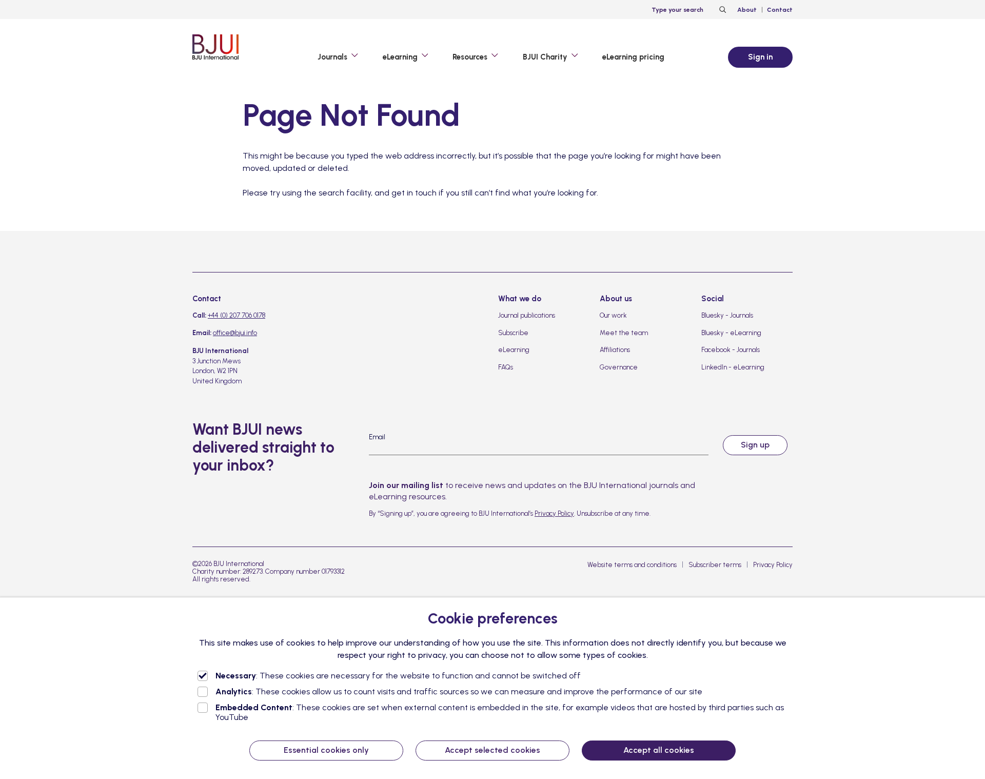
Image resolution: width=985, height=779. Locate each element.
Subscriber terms (714, 565)
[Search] (721, 9)
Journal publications (526, 315)
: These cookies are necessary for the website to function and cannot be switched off (398, 675)
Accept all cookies (658, 750)
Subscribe (513, 333)
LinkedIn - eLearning (732, 367)
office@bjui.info (235, 333)
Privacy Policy (554, 513)
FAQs (505, 367)
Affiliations (615, 350)
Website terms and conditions (632, 565)
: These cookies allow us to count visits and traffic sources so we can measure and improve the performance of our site (458, 691)
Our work (613, 315)
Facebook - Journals (730, 350)
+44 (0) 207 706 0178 (236, 315)
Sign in (760, 57)
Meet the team (624, 333)
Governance (619, 367)
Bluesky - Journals (727, 315)
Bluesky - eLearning (731, 333)
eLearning (513, 350)
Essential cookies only (326, 750)
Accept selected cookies (492, 750)
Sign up (755, 445)
